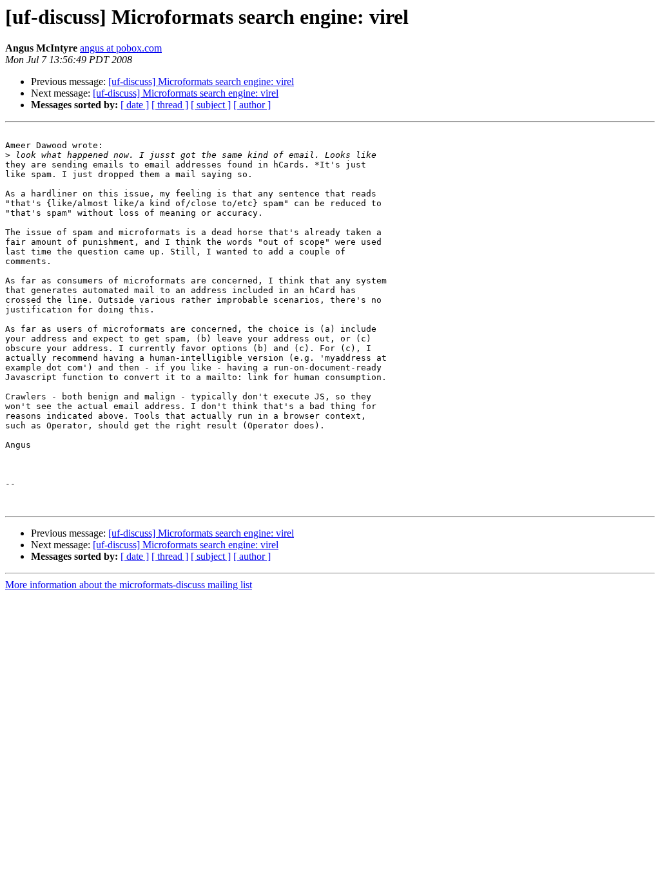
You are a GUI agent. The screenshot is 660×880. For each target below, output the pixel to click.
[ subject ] (211, 104)
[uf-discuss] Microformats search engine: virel (201, 81)
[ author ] (252, 104)
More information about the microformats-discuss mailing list (128, 584)
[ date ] (135, 104)
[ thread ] (169, 104)
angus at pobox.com (121, 48)
